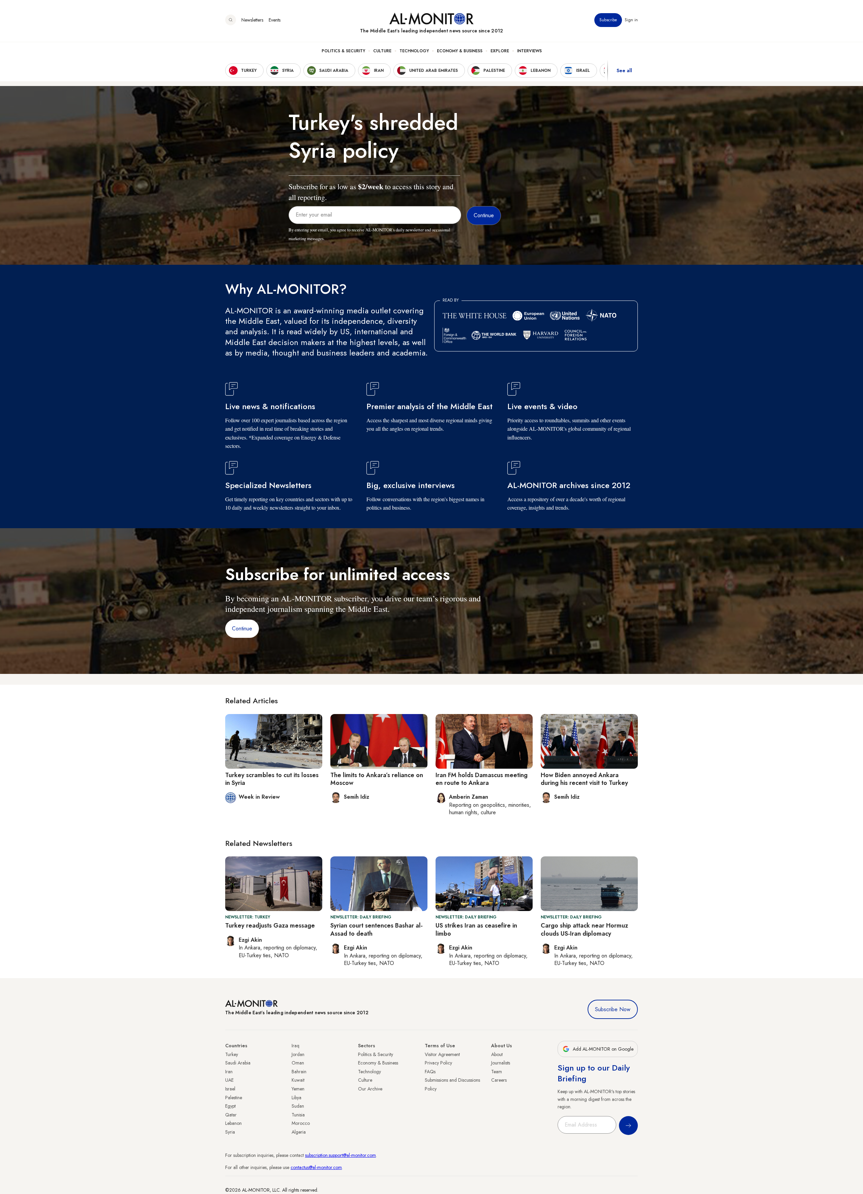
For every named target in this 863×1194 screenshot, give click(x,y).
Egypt (230, 1106)
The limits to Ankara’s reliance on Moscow (376, 779)
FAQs (430, 1071)
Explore (499, 51)
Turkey (231, 1054)
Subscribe (608, 20)
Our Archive (370, 1088)
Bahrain (299, 1071)
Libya (296, 1097)
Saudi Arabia (237, 1062)
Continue (242, 628)
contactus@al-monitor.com (316, 1167)
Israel (230, 1088)
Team (496, 1071)
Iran (229, 1071)
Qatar (231, 1114)
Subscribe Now (612, 1009)
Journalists (500, 1062)
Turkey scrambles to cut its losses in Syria (272, 779)
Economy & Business (459, 51)
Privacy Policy (438, 1062)
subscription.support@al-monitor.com (340, 1155)
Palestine (233, 1097)
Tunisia (298, 1114)
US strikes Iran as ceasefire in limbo (476, 929)
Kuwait (298, 1080)
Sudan (298, 1106)
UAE (229, 1080)
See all (624, 70)
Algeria (299, 1132)
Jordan (298, 1054)
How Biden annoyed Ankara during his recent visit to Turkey (584, 779)
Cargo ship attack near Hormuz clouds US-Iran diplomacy (584, 929)
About (497, 1054)
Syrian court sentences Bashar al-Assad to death (376, 929)
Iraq (295, 1045)
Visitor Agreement (442, 1054)
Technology (414, 51)
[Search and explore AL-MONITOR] (230, 20)
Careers (499, 1080)
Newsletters (252, 20)
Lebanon (233, 1123)
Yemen (298, 1088)
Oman (298, 1062)
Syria (230, 1132)
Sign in (631, 20)
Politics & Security (343, 51)
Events (274, 20)
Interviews (529, 51)
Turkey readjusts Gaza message (270, 925)
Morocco (301, 1123)
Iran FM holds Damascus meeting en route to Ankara (482, 779)
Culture (382, 51)
